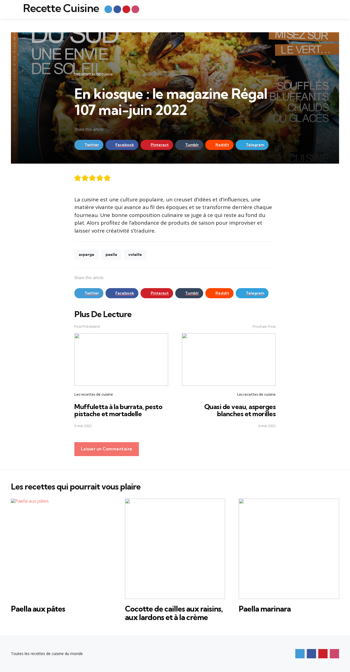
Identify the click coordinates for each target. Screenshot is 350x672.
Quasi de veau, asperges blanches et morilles (240, 410)
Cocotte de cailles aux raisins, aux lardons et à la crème (174, 613)
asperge (86, 254)
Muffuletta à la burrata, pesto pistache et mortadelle (118, 410)
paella (111, 254)
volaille (135, 254)
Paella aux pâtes (38, 608)
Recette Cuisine (61, 8)
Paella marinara (265, 608)
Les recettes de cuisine (93, 74)
